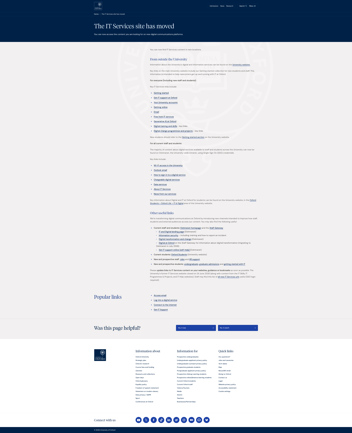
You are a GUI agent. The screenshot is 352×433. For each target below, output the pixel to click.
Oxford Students (179, 254)
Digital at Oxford (166, 243)
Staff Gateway (216, 228)
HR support (194, 259)
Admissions (214, 6)
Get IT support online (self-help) (174, 250)
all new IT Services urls (228, 276)
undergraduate (191, 264)
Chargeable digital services (167, 179)
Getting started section (193, 137)
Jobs (182, 259)
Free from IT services (164, 116)
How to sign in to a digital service (170, 175)
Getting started (161, 93)
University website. (241, 64)
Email (156, 112)
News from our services (165, 194)
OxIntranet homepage (190, 228)
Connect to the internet (165, 305)
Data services (160, 184)
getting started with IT (234, 264)
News (222, 6)
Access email (160, 295)
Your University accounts (166, 102)
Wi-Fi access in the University (168, 165)
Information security (168, 235)
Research (229, 6)
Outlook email (160, 170)
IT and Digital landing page (171, 231)
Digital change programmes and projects (173, 131)
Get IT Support (161, 309)
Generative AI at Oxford (165, 121)
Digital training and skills (165, 126)
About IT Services (162, 189)
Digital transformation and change (175, 239)
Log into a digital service (165, 300)
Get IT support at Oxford (165, 97)
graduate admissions (209, 264)
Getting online (160, 107)
